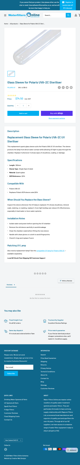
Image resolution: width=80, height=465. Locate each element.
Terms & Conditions (48, 371)
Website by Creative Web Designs (15, 458)
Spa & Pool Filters (10, 406)
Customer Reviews (47, 388)
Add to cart (23, 113)
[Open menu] (5, 15)
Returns (44, 365)
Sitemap (44, 385)
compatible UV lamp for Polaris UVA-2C (50, 251)
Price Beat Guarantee (48, 358)
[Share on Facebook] (59, 87)
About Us (44, 375)
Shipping (44, 361)
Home (6, 24)
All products (14, 24)
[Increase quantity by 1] (29, 105)
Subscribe (11, 373)
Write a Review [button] (67, 281)
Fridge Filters (9, 410)
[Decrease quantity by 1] (18, 105)
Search (43, 355)
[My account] (76, 15)
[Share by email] (71, 87)
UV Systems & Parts (11, 403)
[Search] (68, 15)
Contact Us (45, 378)
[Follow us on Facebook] (5, 449)
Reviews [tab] (9, 285)
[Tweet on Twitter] (67, 87)
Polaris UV (11, 87)
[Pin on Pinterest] (63, 87)
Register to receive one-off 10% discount (67, 5)
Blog (42, 382)
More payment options (57, 118)
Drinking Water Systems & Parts (15, 399)
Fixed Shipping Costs (12, 416)
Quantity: (10, 106)
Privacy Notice (46, 368)
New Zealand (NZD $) (11, 440)
